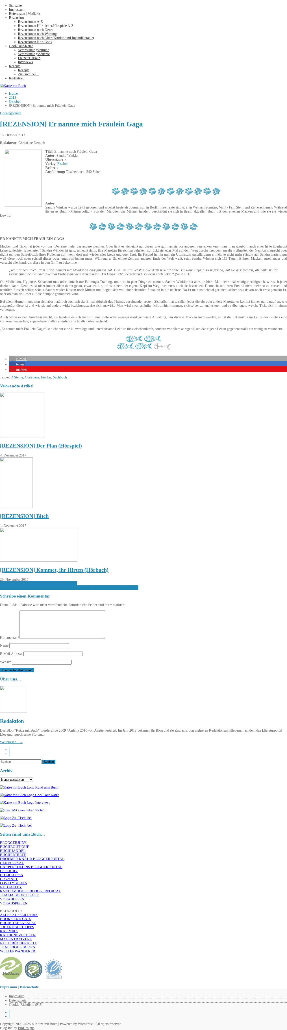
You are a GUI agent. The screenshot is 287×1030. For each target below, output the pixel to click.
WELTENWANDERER (17, 951)
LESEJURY (9, 871)
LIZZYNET (9, 879)
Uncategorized (10, 113)
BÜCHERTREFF (13, 855)
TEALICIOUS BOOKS (17, 947)
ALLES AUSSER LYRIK (19, 915)
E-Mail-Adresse (11, 654)
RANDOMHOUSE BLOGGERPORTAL (30, 891)
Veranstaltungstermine (33, 50)
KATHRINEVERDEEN (18, 935)
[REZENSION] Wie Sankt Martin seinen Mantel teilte (38, 583)
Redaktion (16, 78)
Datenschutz (17, 1000)
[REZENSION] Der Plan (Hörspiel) (41, 446)
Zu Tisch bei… (28, 74)
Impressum (16, 9)
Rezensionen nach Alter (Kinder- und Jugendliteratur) (56, 38)
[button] (18, 359)
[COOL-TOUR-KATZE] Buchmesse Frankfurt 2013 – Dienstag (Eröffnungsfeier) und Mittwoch (69, 587)
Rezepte (14, 66)
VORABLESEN (12, 899)
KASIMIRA (9, 931)
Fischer (62, 163)
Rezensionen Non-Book (35, 42)
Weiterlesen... (11, 742)
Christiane (32, 377)
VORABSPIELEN (14, 903)
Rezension (16, 18)
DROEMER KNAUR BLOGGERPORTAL (32, 859)
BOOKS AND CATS (15, 919)
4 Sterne (17, 377)
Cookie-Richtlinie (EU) (25, 1004)
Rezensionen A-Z (30, 22)
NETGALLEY (11, 887)
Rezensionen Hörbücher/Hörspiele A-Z (46, 26)
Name (4, 645)
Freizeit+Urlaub (29, 58)
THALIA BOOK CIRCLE (19, 895)
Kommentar (10, 637)
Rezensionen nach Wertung (37, 34)
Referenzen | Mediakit (24, 13)
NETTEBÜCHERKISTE (18, 943)
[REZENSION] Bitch (24, 516)
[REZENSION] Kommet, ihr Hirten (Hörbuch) (54, 570)
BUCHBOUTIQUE (14, 847)
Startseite (15, 5)
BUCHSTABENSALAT (18, 923)
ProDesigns (26, 1028)
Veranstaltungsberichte (34, 54)
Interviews (25, 62)
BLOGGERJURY (13, 843)
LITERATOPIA (11, 875)
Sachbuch (60, 377)
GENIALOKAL (12, 863)
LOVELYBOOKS (13, 883)
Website (5, 662)
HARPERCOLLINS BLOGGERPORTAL (31, 867)
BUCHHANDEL (13, 851)
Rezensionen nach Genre (35, 30)
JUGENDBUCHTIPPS (17, 927)
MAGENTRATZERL (16, 939)
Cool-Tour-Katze (21, 46)
